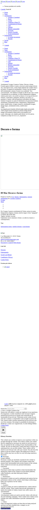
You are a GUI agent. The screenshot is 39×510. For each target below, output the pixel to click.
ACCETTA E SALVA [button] (7, 507)
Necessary (6, 456)
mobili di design (17, 226)
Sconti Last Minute (6, 255)
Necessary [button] (4, 454)
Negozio (3, 250)
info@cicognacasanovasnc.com (10, 239)
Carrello (3, 9)
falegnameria (23, 197)
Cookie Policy (5, 260)
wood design (26, 226)
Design (17, 197)
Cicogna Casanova (15, 198)
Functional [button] (4, 466)
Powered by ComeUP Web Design (11, 242)
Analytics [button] (3, 483)
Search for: (4, 408)
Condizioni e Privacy (7, 257)
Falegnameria (4, 252)
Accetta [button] (25, 423)
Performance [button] (4, 475)
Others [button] (3, 500)
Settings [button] (30, 423)
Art (13, 197)
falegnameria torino (6, 226)
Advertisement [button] (5, 491)
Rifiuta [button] (34, 423)
